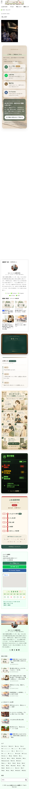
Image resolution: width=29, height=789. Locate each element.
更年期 (13, 760)
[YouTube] (12, 295)
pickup (17, 746)
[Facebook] (14, 293)
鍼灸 (4, 770)
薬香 (4, 768)
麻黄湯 (24, 770)
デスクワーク (20, 751)
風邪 (13, 770)
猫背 (15, 763)
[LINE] (18, 295)
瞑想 (24, 763)
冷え (21, 755)
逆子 (23, 768)
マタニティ (11, 753)
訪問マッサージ (10, 768)
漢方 (10, 763)
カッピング (15, 748)
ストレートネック (6, 751)
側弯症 (16, 755)
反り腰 (4, 758)
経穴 (4, 765)
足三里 (18, 768)
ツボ (14, 751)
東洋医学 (19, 760)
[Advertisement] (14, 196)
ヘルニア (4, 753)
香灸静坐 (18, 770)
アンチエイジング (6, 748)
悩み (25, 758)
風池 (8, 770)
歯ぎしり (4, 763)
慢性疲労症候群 (6, 760)
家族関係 (19, 758)
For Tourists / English (14, 570)
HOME (3, 9)
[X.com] (7, 293)
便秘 (11, 755)
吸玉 (9, 758)
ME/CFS (11, 746)
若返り (19, 765)
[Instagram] (21, 293)
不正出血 (25, 753)
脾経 (8, 765)
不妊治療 (18, 753)
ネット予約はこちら (14, 563)
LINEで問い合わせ (14, 566)
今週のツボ (5, 755)
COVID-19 (5, 746)
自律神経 (14, 765)
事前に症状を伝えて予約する (15, 117)
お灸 (23, 746)
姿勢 (14, 758)
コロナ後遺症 (23, 748)
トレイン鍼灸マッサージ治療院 (14, 785)
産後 (19, 763)
